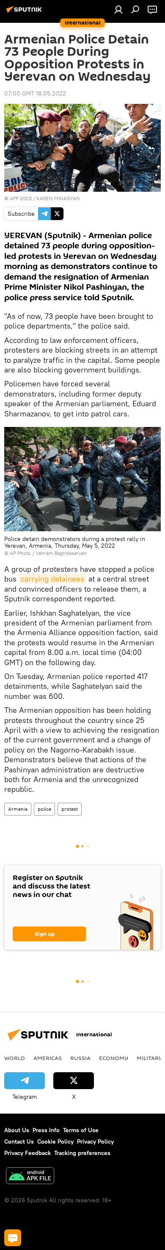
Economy (113, 1058)
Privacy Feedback (27, 1153)
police (44, 809)
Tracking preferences (82, 1153)
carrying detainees (52, 579)
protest (69, 809)
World (14, 1058)
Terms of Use (81, 1130)
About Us (16, 1130)
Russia (80, 1058)
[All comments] (12, 1237)
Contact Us (19, 1141)
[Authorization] (118, 9)
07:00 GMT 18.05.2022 (35, 93)
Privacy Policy (95, 1141)
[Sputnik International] (25, 12)
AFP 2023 (21, 198)
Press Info (46, 1130)
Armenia (18, 809)
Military (149, 1058)
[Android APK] (30, 1176)
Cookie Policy (55, 1141)
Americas (47, 1058)
